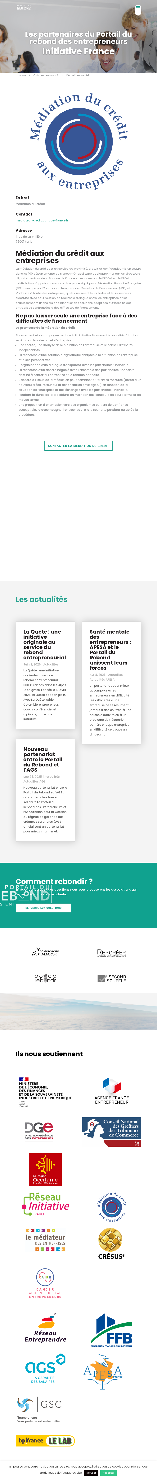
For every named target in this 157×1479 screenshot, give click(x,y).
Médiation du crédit (78, 75)
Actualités (51, 664)
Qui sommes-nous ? (46, 75)
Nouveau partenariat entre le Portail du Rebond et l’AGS (42, 759)
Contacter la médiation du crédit (78, 446)
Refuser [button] (91, 1473)
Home (22, 75)
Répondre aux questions (43, 907)
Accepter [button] (108, 1473)
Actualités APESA (102, 680)
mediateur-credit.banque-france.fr (42, 220)
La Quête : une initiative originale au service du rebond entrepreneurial (44, 644)
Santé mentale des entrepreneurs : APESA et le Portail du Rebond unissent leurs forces (110, 649)
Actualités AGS (34, 781)
